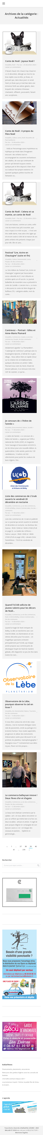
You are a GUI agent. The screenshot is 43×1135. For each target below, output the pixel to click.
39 (31, 846)
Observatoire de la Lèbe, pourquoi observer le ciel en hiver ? (19, 704)
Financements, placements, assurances (16, 1069)
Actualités (8, 65)
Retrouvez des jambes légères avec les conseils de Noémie (20, 1074)
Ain (13, 711)
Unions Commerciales (23, 508)
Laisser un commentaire (13, 67)
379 (23, 850)
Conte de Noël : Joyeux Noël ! (20, 61)
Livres (19, 138)
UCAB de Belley (10, 508)
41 (14, 850)
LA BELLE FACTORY (31, 1130)
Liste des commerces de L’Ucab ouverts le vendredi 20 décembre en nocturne (21, 499)
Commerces (16, 337)
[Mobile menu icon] (3, 3)
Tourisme (32, 711)
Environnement (17, 428)
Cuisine (23, 337)
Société (30, 428)
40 (36, 846)
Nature (25, 428)
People (7, 262)
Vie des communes (16, 262)
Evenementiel (22, 259)
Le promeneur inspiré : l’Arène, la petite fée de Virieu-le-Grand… (20, 1083)
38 (26, 846)
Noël (13, 65)
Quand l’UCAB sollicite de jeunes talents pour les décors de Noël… (20, 607)
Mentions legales (21, 1133)
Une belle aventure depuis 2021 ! (13, 1079)
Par (19, 65)
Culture (14, 138)
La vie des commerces (28, 506)
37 (21, 846)
